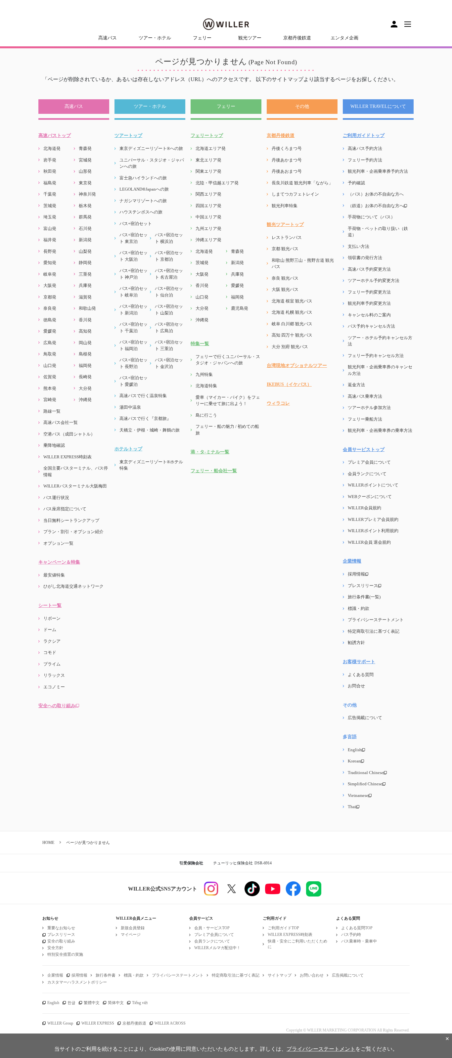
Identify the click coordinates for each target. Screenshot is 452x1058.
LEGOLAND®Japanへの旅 (144, 189)
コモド (49, 652)
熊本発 (49, 388)
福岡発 (85, 365)
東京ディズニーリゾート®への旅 (151, 148)
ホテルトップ (128, 448)
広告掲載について (365, 717)
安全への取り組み (56, 705)
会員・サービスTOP (212, 928)
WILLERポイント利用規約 (373, 530)
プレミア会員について (369, 462)
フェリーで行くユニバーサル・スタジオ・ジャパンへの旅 (228, 360)
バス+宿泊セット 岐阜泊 (133, 292)
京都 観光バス (285, 248)
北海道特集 (206, 385)
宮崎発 (49, 399)
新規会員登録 (133, 928)
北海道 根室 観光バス (292, 301)
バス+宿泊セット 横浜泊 (169, 238)
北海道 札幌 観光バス (292, 312)
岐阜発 (49, 274)
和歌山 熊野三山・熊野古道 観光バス (303, 263)
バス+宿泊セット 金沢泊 (169, 363)
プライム (52, 664)
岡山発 (85, 342)
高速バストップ (54, 135)
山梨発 (85, 251)
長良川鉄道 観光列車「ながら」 (302, 182)
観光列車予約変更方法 (369, 303)
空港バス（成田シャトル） (69, 434)
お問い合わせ (312, 975)
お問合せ (356, 685)
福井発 (49, 239)
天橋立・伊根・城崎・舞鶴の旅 (149, 430)
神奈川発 (87, 194)
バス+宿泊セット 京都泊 (169, 256)
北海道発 (52, 148)
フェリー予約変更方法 (369, 292)
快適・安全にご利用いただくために (297, 944)
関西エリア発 (208, 194)
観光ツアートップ (285, 224)
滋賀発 (85, 297)
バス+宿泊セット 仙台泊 (169, 292)
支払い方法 (358, 246)
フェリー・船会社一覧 (214, 470)
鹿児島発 (239, 308)
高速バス (107, 37)
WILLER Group (60, 1023)
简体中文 (116, 1002)
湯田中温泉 (130, 407)
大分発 (85, 388)
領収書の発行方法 (365, 257)
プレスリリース (363, 585)
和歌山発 (87, 308)
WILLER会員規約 (364, 507)
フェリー (202, 37)
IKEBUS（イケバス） (289, 384)
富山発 (49, 228)
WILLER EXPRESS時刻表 (67, 456)
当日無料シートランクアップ (71, 520)
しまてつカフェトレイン (295, 194)
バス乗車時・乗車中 (359, 941)
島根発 (85, 353)
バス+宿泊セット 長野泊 (133, 363)
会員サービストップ (363, 449)
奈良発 (49, 308)
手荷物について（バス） (371, 216)
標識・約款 (358, 608)
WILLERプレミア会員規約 (373, 519)
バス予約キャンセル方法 (371, 326)
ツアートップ (128, 135)
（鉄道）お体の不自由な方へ (376, 205)
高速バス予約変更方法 (369, 269)
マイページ (131, 934)
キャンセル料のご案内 (369, 314)
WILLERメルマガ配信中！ (217, 947)
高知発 (85, 331)
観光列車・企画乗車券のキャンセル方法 (380, 370)
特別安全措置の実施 (65, 954)
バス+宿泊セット (135, 223)
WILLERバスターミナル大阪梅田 (75, 485)
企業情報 (352, 561)
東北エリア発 (208, 160)
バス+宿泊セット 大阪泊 (133, 256)
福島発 (49, 182)
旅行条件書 (105, 975)
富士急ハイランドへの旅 (143, 177)
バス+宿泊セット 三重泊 (169, 345)
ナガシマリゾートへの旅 (143, 200)
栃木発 (85, 205)
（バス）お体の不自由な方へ (376, 194)
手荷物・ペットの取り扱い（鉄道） (378, 232)
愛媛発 (49, 331)
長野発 (49, 251)
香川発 (85, 319)
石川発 (85, 228)
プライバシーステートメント (376, 619)
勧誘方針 (356, 642)
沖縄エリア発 (208, 239)
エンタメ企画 (344, 37)
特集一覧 (200, 343)
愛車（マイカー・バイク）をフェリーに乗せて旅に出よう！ (228, 400)
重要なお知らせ (61, 928)
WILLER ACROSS (170, 1023)
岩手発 (49, 160)
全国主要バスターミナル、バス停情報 (75, 471)
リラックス (54, 675)
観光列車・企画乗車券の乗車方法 (380, 430)
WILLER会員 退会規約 (369, 542)
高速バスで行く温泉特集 (143, 395)
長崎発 (85, 376)
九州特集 (204, 374)
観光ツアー (249, 37)
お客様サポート (359, 661)
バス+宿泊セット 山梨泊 (169, 309)
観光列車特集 (284, 205)
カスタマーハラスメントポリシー (77, 982)
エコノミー (54, 686)
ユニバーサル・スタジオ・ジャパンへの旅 (151, 163)
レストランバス (287, 237)
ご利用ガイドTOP (283, 928)
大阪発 (49, 285)
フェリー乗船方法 (365, 419)
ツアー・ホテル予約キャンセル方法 (380, 341)
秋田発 (49, 171)
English (355, 749)
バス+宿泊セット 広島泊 (169, 327)
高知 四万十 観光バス (292, 335)
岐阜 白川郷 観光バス (292, 323)
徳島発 (49, 319)
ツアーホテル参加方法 (369, 407)
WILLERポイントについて (373, 485)
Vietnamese (358, 795)
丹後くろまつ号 (287, 148)
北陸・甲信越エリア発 (217, 182)
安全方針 (55, 947)
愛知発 (49, 262)
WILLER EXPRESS (97, 1023)
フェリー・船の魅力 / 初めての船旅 (227, 430)
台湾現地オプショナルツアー (297, 365)
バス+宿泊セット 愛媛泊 (133, 381)
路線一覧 (52, 411)
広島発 (49, 342)
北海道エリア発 (211, 148)
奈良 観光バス (285, 278)
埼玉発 (49, 216)
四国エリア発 (208, 205)
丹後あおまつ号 (287, 171)
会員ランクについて (367, 473)
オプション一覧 (58, 543)
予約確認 (356, 182)
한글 (71, 1002)
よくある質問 (361, 674)
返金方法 (356, 384)
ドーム (49, 629)
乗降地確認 (54, 445)
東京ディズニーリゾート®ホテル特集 (151, 465)
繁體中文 (92, 1002)
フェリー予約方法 (365, 160)
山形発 (85, 171)
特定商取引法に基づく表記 (373, 631)
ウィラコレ (278, 403)
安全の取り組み (61, 941)
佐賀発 (49, 376)
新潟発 (85, 239)
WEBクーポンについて (370, 496)
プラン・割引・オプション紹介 (73, 531)
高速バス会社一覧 (60, 422)
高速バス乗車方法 (365, 396)
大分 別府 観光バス (290, 346)
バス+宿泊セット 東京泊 (133, 238)
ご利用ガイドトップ (363, 135)
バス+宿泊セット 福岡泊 (133, 345)
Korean (354, 761)
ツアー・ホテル (155, 37)
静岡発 (85, 262)
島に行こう (206, 415)
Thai (352, 806)
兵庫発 (85, 285)
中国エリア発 (208, 216)
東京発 (85, 182)
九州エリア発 (208, 228)
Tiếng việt (140, 1002)
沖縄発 (85, 399)
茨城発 (49, 205)
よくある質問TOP (357, 928)
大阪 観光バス (285, 289)
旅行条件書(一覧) (364, 596)
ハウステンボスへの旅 (140, 211)
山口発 (49, 365)
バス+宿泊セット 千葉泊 (133, 327)
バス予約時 (351, 934)
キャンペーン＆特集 (59, 562)
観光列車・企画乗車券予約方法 (378, 171)
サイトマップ (280, 975)
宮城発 (85, 160)
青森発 (85, 148)
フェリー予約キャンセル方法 (376, 355)
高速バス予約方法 (365, 148)
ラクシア (52, 641)
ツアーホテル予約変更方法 (373, 280)
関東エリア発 (208, 171)
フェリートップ (207, 135)
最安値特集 (54, 575)
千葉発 (49, 194)
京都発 (49, 297)
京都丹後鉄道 (297, 37)
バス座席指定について (64, 508)
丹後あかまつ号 (287, 160)
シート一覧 (50, 605)
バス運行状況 (56, 497)
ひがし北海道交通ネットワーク (73, 586)
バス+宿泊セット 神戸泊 (133, 274)
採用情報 (356, 574)
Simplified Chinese (365, 783)
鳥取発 (49, 353)
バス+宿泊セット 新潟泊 (133, 309)
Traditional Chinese (366, 772)
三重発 (85, 274)
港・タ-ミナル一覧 (210, 451)
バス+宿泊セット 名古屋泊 (169, 274)
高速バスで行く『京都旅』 (145, 418)
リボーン (52, 618)
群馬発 (85, 216)
